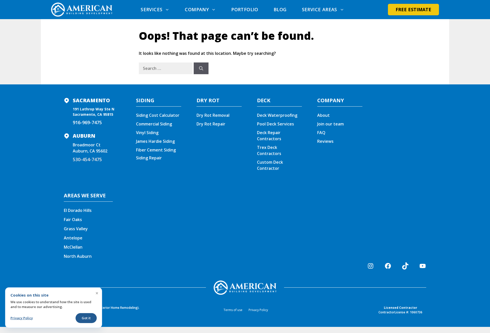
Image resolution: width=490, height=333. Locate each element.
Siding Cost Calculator (157, 115)
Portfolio (244, 9)
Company (197, 9)
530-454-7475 (87, 159)
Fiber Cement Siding (156, 150)
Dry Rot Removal (213, 115)
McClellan (73, 247)
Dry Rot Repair (211, 124)
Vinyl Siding (147, 132)
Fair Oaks (73, 219)
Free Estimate (413, 9)
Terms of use (233, 310)
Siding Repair (149, 158)
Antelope (73, 238)
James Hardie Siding (155, 141)
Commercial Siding (154, 124)
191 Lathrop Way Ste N (93, 109)
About (323, 115)
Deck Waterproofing (277, 115)
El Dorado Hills (78, 210)
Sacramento (91, 100)
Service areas (319, 9)
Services (151, 9)
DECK (263, 100)
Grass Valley (76, 229)
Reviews (325, 141)
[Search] (201, 68)
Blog (280, 9)
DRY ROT (208, 100)
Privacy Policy (258, 310)
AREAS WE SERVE (85, 195)
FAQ (321, 132)
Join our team (330, 124)
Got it (86, 318)
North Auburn (78, 256)
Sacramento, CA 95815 (93, 114)
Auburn (84, 135)
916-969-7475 (87, 122)
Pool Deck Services (275, 124)
